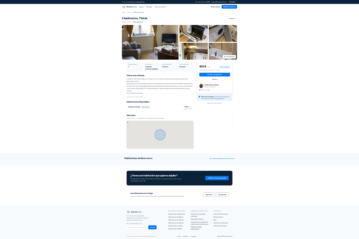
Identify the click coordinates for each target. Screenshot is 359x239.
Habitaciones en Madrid (175, 217)
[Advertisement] (214, 119)
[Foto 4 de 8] (194, 51)
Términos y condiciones (221, 223)
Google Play (222, 194)
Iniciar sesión (215, 7)
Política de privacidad (220, 226)
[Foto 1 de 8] (150, 42)
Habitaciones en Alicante (176, 223)
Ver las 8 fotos (230, 56)
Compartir (231, 18)
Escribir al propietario (214, 74)
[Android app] (209, 2)
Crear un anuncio (160, 7)
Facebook (186, 236)
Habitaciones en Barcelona (176, 214)
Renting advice (218, 217)
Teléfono (215, 79)
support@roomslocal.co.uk (218, 2)
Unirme (152, 227)
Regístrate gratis (229, 7)
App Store (209, 194)
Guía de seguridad (218, 98)
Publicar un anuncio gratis (217, 178)
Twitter (179, 236)
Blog (215, 220)
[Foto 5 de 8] (223, 51)
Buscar (141, 7)
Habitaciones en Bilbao (175, 229)
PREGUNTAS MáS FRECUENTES (196, 228)
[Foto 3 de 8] (223, 33)
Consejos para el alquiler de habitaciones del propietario (199, 223)
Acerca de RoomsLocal (221, 214)
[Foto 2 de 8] (194, 33)
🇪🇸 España (232, 2)
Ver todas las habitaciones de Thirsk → (222, 158)
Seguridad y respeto (197, 219)
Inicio (123, 12)
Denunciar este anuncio (214, 103)
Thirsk (129, 12)
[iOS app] (207, 2)
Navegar (149, 7)
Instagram (193, 236)
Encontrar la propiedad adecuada (198, 215)
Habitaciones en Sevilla (175, 226)
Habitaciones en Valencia (176, 220)
